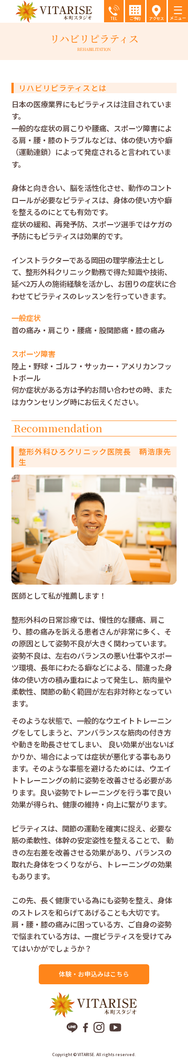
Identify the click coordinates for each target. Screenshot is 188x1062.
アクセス (156, 18)
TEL (113, 18)
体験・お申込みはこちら (94, 973)
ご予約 (135, 18)
